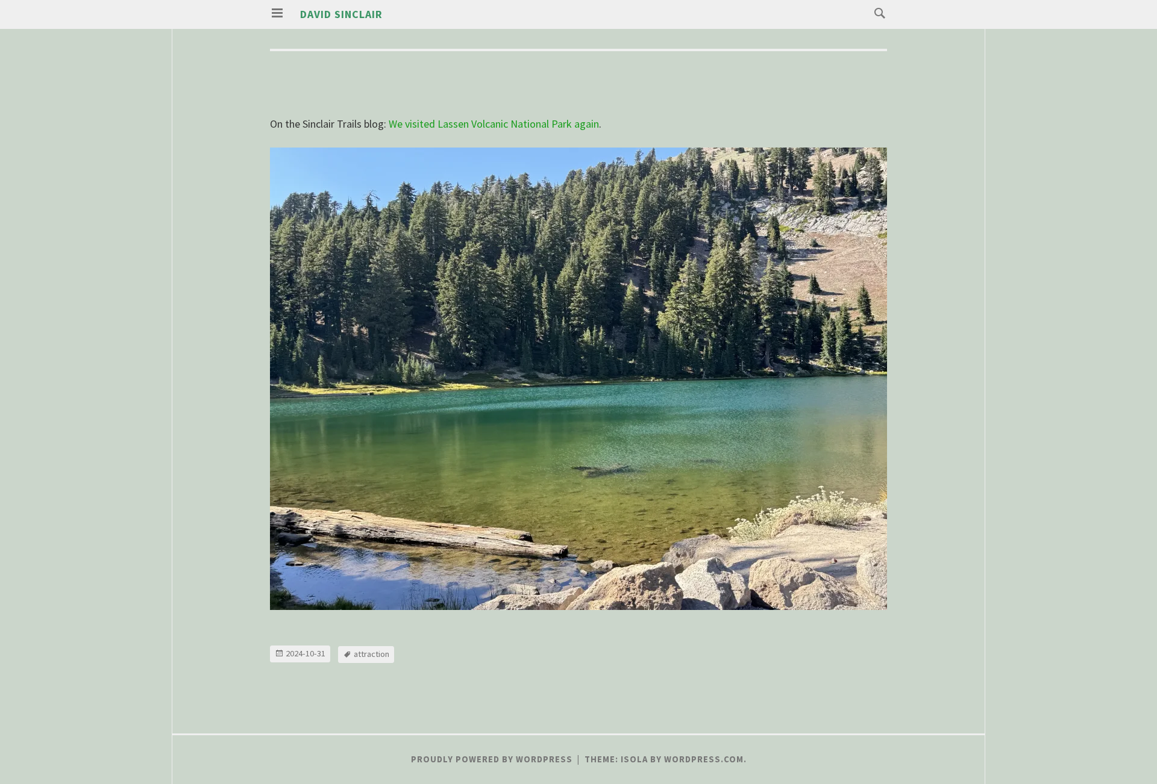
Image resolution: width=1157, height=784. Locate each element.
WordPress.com (704, 759)
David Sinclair (341, 14)
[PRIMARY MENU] (277, 13)
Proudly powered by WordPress (491, 759)
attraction (371, 654)
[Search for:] (877, 12)
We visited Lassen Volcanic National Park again (494, 124)
